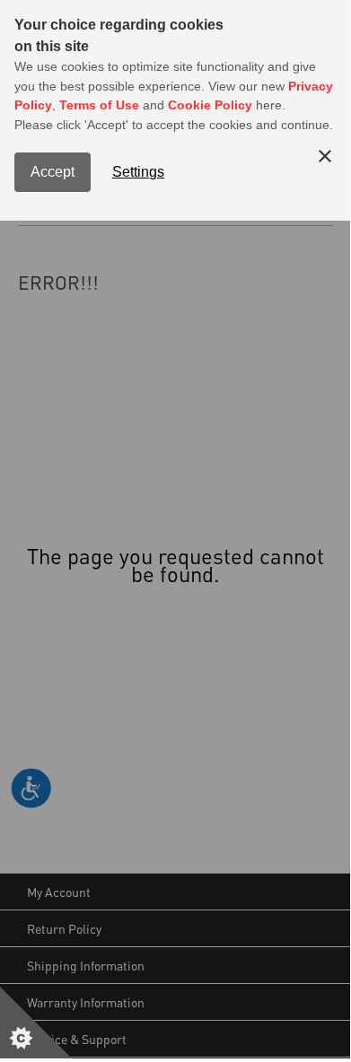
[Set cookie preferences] (36, 1022)
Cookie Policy (210, 105)
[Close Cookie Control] (325, 156)
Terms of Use (99, 105)
